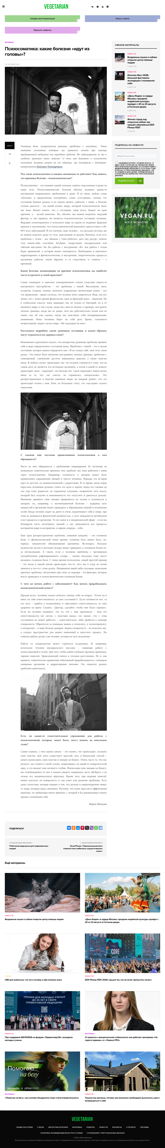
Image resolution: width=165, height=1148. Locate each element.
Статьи (8, 976)
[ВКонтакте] (69, 828)
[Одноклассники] (73, 828)
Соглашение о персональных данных (106, 1133)
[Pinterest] (82, 828)
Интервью (9, 42)
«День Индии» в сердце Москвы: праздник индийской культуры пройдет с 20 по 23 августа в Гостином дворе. (141, 101)
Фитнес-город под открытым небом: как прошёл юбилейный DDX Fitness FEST (140, 123)
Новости (131, 54)
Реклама (144, 1127)
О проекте (131, 1127)
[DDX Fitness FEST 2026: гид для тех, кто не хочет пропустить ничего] (122, 953)
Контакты (117, 1127)
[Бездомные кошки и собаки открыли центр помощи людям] (120, 57)
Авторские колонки (58, 1127)
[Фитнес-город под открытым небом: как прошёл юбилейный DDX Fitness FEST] (120, 119)
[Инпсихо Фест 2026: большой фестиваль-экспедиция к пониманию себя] (120, 75)
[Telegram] (100, 828)
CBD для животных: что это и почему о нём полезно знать (33, 980)
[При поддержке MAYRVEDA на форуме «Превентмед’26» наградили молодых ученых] (42, 1011)
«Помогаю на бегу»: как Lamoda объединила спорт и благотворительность (42, 1098)
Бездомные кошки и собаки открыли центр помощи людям (142, 60)
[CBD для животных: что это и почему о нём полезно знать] (42, 953)
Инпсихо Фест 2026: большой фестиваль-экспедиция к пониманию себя (141, 79)
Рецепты (91, 1127)
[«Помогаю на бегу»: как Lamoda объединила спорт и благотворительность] (42, 1071)
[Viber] (91, 828)
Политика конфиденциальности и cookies (61, 1133)
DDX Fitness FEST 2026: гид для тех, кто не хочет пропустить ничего (118, 980)
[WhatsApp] (96, 828)
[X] (87, 828)
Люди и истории (24, 1127)
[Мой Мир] (78, 828)
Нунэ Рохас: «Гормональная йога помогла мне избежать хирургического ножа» (82, 848)
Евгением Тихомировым (49, 166)
